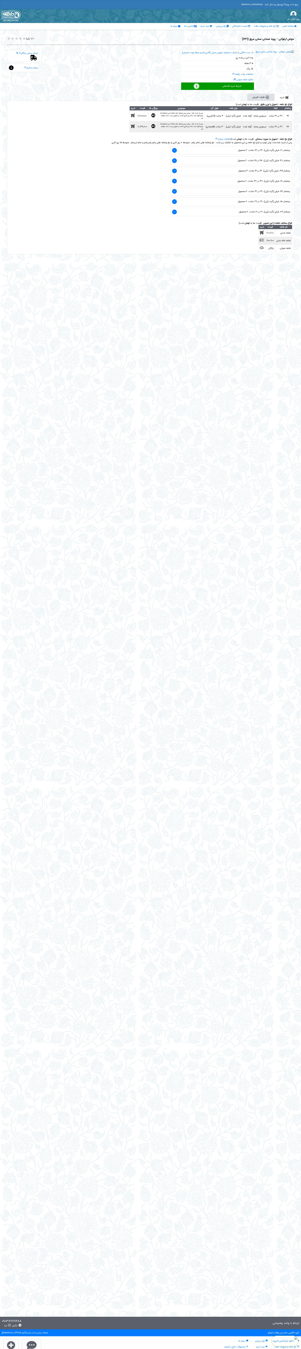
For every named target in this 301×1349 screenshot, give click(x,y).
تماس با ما (189, 26)
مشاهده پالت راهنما (243, 74)
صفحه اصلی (288, 26)
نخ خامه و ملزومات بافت (265, 26)
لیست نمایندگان (239, 26)
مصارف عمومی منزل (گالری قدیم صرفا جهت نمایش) (206, 52)
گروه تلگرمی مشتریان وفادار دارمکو (283, 1333)
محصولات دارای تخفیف (235, 1347)
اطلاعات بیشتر (224, 139)
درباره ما (174, 26)
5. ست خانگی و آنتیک (242, 52)
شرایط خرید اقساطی (231, 86)
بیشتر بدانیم (32, 68)
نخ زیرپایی (221, 26)
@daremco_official (11, 1333)
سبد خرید (204, 26)
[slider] (16, 39)
